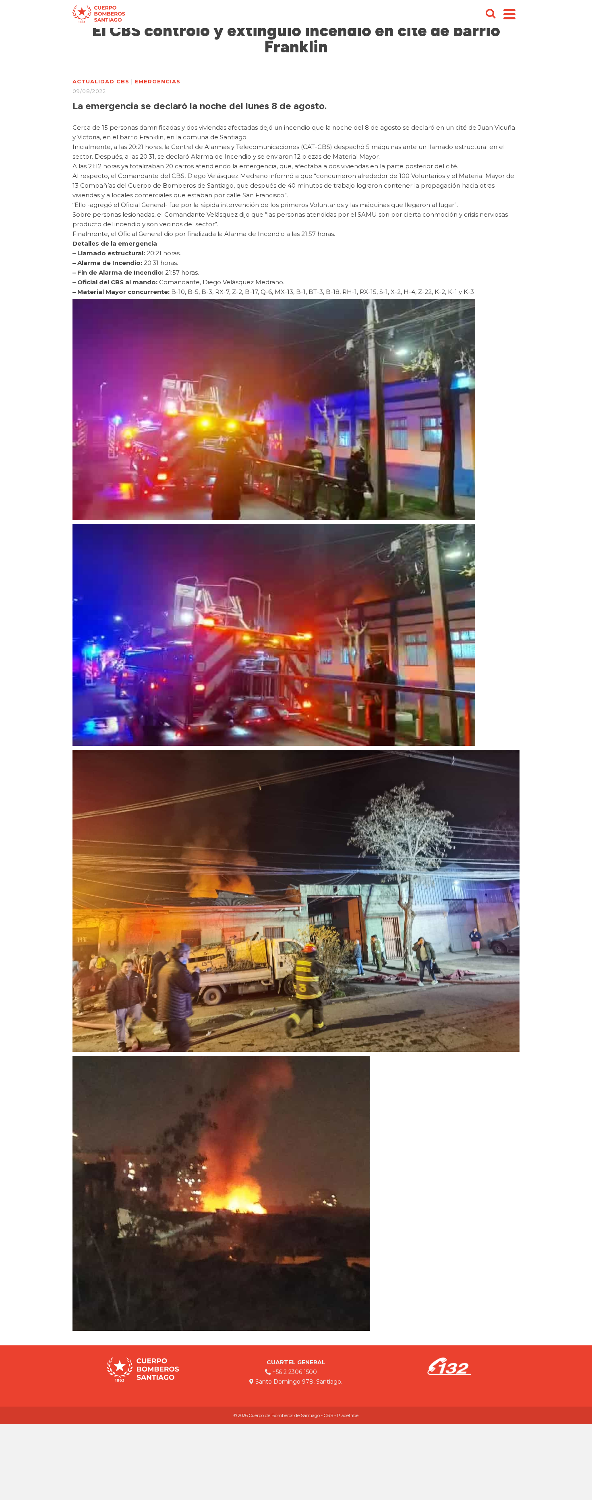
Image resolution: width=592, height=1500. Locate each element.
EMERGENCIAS (157, 81)
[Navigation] (509, 14)
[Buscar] (490, 14)
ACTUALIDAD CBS (100, 81)
